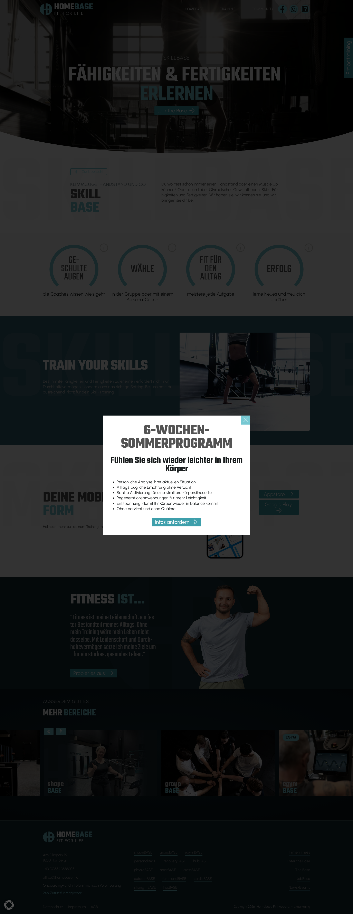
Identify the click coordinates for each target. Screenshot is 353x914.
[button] (9, 905)
